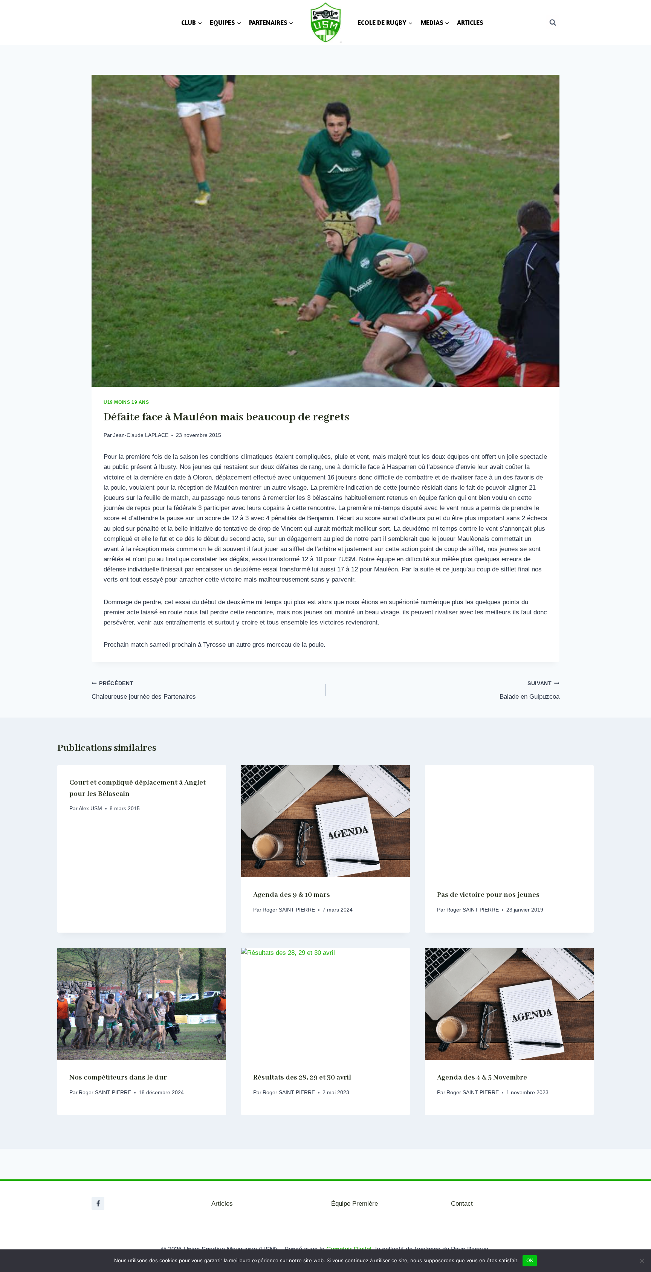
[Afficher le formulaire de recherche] (552, 22)
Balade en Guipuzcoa (529, 690)
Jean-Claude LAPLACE (140, 435)
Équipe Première (354, 1203)
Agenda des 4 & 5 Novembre (482, 1077)
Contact (462, 1203)
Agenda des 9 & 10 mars (291, 894)
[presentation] (325, 821)
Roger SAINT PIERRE (289, 910)
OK (529, 1260)
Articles (222, 1203)
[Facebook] (98, 1203)
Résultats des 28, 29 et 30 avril (302, 1077)
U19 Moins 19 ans (126, 402)
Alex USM (90, 808)
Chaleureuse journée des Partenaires (144, 690)
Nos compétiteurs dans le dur (118, 1077)
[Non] (641, 1260)
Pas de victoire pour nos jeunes (488, 894)
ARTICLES (470, 22)
